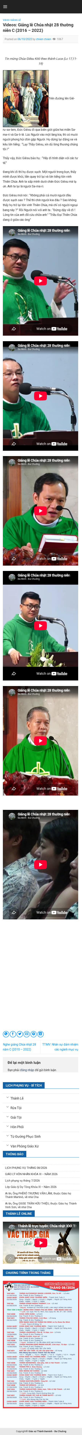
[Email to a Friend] (26, 1034)
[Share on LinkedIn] (40, 1034)
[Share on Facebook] (13, 1034)
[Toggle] (7, 1097)
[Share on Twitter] (20, 1034)
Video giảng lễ (12, 20)
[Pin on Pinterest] (34, 1034)
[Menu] (5, 6)
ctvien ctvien (43, 39)
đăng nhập (27, 1070)
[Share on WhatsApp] (6, 1034)
